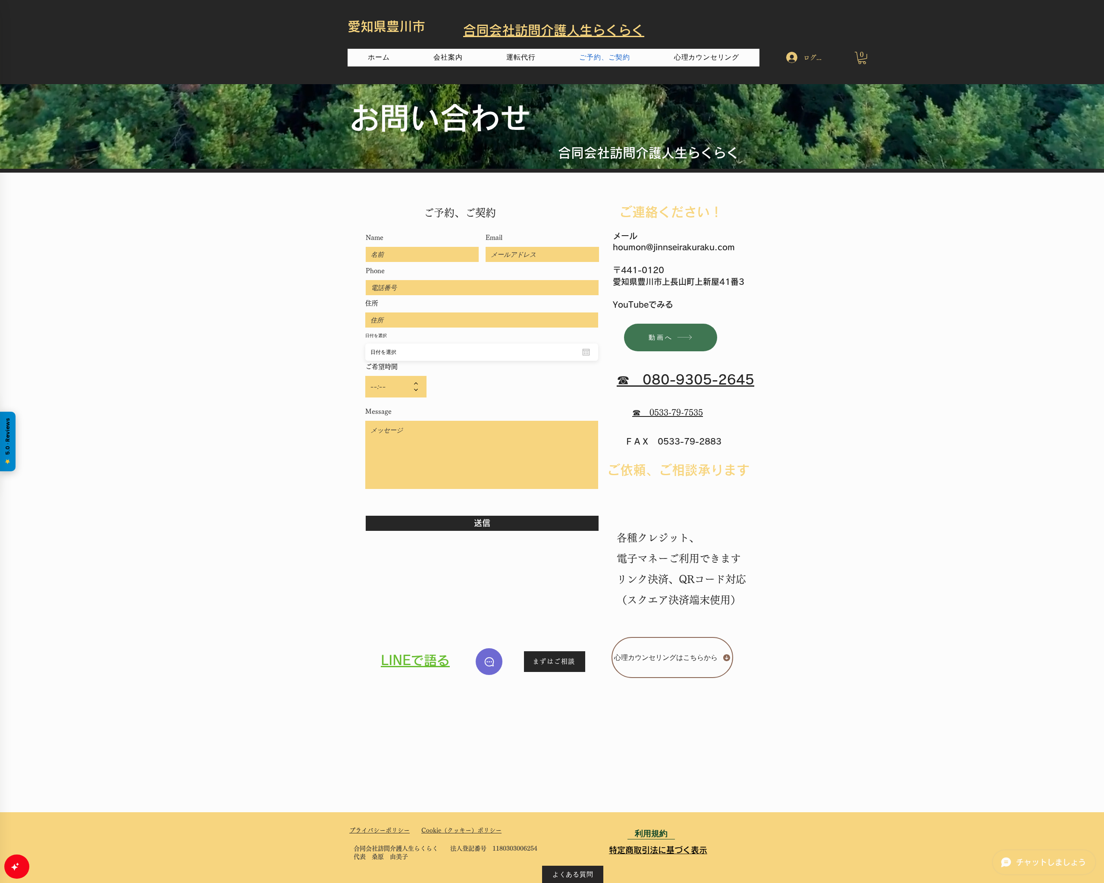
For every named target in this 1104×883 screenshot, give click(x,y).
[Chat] (489, 661)
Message (378, 411)
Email (494, 237)
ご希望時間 (381, 366)
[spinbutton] (389, 386)
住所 (371, 303)
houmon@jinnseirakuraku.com (674, 247)
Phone (375, 271)
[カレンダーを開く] (586, 352)
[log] (90, 583)
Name (374, 237)
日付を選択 (376, 335)
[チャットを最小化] (159, 276)
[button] (862, 58)
